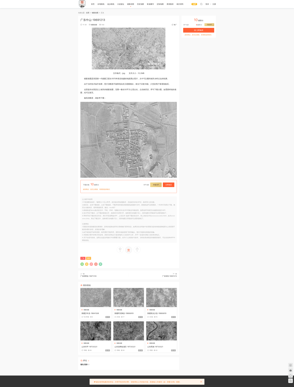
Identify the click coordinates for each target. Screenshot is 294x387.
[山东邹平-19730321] (95, 330)
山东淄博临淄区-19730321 (124, 347)
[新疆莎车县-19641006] (95, 297)
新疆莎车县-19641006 (90, 313)
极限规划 (82, 4)
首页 (93, 4)
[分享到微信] (82, 264)
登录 (86, 364)
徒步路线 (110, 4)
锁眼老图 (130, 4)
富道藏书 (150, 4)
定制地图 (160, 4)
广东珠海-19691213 (169, 276)
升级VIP (156, 185)
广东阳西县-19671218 (88, 276)
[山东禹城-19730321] (161, 330)
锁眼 (88, 258)
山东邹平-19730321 (89, 347)
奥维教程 (170, 4)
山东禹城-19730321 (155, 347)
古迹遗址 (120, 4)
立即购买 (168, 185)
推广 (175, 25)
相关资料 (180, 4)
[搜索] (201, 4)
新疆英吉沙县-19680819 (156, 313)
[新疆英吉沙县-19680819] (161, 297)
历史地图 (140, 4)
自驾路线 (101, 4)
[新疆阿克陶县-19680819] (128, 297)
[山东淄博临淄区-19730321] (128, 330)
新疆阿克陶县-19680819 (123, 313)
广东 (83, 258)
